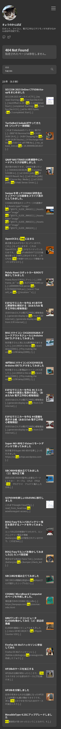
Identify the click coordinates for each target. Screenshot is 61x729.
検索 (7, 67)
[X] (9, 38)
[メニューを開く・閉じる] (53, 8)
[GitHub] (4, 38)
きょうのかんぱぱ (11, 24)
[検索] (52, 69)
